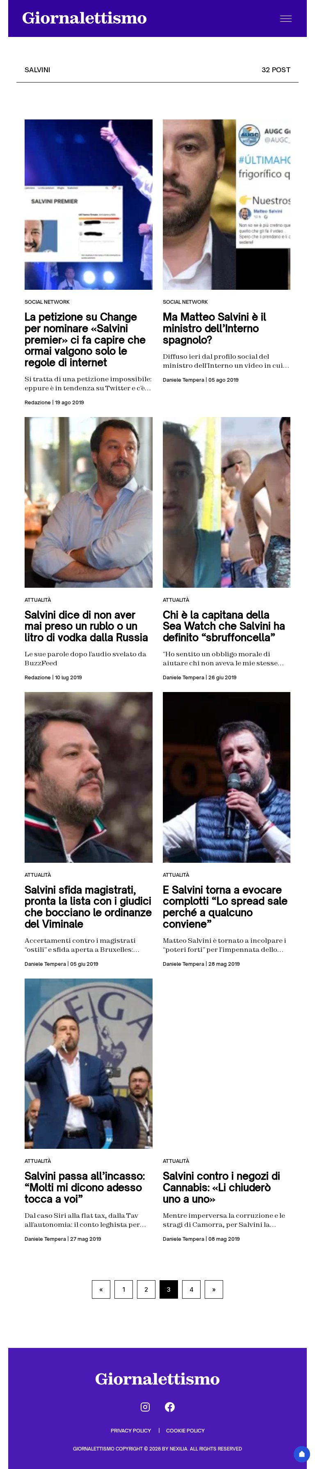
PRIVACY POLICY (131, 1431)
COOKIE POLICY (185, 1431)
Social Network (47, 302)
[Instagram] (145, 1407)
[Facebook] (170, 1407)
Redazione (38, 402)
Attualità (38, 600)
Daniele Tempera (183, 380)
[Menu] (285, 18)
